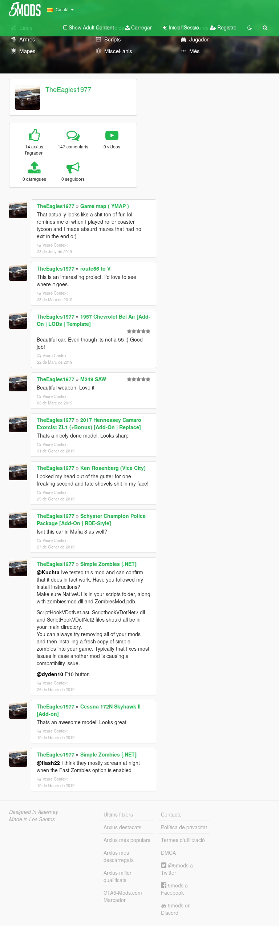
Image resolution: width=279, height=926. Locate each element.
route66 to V (95, 268)
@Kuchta (48, 572)
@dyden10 (50, 674)
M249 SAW (93, 379)
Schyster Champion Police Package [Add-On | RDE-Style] (91, 519)
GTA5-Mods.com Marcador (123, 896)
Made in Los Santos (32, 819)
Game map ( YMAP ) (104, 205)
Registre (226, 27)
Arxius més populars (127, 839)
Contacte (171, 814)
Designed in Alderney (33, 811)
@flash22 (48, 762)
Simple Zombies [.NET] (108, 563)
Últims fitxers (118, 814)
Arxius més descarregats (119, 856)
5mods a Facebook (174, 889)
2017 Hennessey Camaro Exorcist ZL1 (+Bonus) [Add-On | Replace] (89, 423)
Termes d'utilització (183, 839)
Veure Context (55, 245)
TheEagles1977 (68, 89)
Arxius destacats (122, 827)
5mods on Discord (176, 909)
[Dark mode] (249, 27)
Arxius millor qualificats (118, 876)
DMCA (168, 852)
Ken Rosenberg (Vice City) (113, 467)
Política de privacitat (184, 827)
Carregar (141, 27)
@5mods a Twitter (177, 869)
